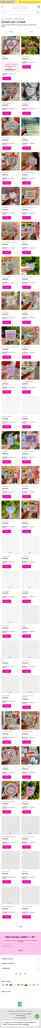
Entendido (26, 1024)
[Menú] (2, 7)
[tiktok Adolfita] (20, 973)
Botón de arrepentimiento (20, 1015)
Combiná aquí (9, 69)
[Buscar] (37, 12)
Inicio (2, 19)
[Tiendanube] (21, 1018)
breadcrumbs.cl (9, 19)
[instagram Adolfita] (16, 973)
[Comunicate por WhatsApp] (37, 1016)
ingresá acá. (29, 1013)
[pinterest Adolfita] (25, 973)
